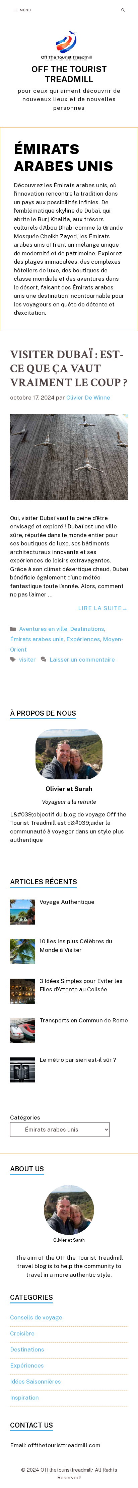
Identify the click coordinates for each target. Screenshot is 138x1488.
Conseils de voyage (36, 1317)
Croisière (22, 1333)
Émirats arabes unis (37, 639)
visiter (27, 659)
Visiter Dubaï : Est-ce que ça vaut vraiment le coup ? (68, 368)
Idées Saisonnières (35, 1381)
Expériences (83, 639)
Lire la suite (100, 608)
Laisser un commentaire (82, 659)
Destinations (87, 629)
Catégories (25, 1117)
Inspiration (24, 1397)
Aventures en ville (43, 629)
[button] (123, 10)
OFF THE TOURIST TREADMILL (69, 74)
